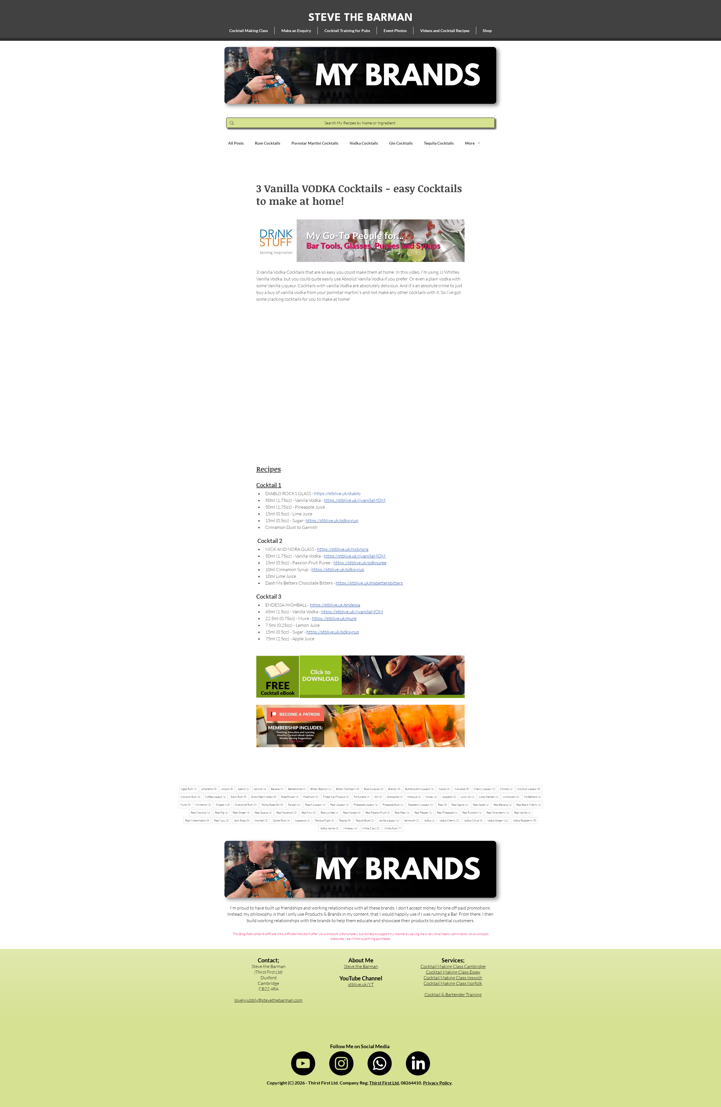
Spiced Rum (282, 820)
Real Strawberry (498, 812)
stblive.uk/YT (361, 984)
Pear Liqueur (340, 805)
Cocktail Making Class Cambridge (453, 966)
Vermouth (412, 820)
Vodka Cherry (450, 820)
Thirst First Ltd (384, 1082)
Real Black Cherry (529, 805)
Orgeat (224, 805)
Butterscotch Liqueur (420, 789)
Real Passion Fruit (378, 812)
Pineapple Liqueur (366, 805)
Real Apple (482, 805)
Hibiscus (415, 797)
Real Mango (352, 812)
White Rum (393, 828)
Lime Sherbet (489, 797)
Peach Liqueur (316, 805)
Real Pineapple (448, 812)
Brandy (395, 789)
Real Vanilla (523, 812)
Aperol (244, 789)
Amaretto (210, 789)
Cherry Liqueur (485, 789)
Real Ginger (242, 812)
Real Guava (264, 812)
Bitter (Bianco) (321, 789)
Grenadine (395, 797)
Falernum (311, 797)
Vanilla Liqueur (390, 820)
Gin (379, 797)
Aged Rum (190, 789)
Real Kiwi (309, 812)
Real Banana (503, 805)
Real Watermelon (198, 820)
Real (443, 805)
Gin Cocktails (401, 143)
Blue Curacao (374, 789)
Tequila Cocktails (439, 143)
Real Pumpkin (473, 812)
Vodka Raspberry (525, 820)
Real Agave (460, 805)
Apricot (261, 789)
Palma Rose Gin (273, 805)
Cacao (445, 789)
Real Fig (222, 812)
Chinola (507, 789)
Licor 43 (468, 797)
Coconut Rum (191, 797)
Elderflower (291, 797)
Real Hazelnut (287, 812)
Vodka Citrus (474, 820)
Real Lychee (330, 812)
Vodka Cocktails (364, 143)
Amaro (228, 789)
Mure (186, 805)
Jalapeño (450, 797)
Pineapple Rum (393, 805)
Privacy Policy (437, 1082)
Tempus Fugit (325, 820)
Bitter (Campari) (348, 789)
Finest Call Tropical (337, 797)
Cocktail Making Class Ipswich (453, 977)
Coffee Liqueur (216, 797)
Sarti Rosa (242, 820)
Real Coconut (201, 812)
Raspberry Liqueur (421, 805)
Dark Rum (239, 797)
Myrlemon (204, 805)
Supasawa (303, 820)
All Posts (236, 143)
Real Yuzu (222, 820)
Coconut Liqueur (529, 789)
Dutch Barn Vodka (264, 797)
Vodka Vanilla (330, 828)
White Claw (371, 828)
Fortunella (362, 797)
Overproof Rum (247, 805)
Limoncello (512, 797)
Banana (278, 789)
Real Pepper (424, 812)
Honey (432, 797)
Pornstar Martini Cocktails (314, 143)
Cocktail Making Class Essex (453, 972)
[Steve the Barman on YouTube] (303, 1063)
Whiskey (351, 828)
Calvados (463, 789)
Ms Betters (533, 797)
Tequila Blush (365, 820)
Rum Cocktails (267, 143)
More (470, 143)
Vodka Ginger (498, 820)
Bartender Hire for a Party (453, 1000)
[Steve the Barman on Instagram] (341, 1063)
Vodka (430, 820)
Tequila (346, 820)
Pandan (295, 805)
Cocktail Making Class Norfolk (453, 983)
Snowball (262, 820)
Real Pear (403, 812)
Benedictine (298, 789)
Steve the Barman (361, 966)
